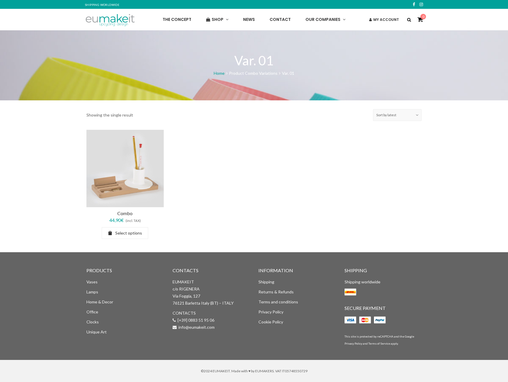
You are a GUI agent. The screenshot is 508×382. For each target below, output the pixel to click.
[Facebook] (414, 4)
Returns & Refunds (276, 291)
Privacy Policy (270, 311)
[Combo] (125, 168)
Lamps (92, 291)
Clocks (92, 321)
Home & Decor (99, 301)
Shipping (266, 281)
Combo (125, 213)
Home (219, 73)
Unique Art (96, 331)
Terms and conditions (278, 301)
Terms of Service (379, 343)
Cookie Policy (270, 321)
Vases (92, 281)
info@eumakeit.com (196, 327)
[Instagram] (421, 4)
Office (92, 311)
